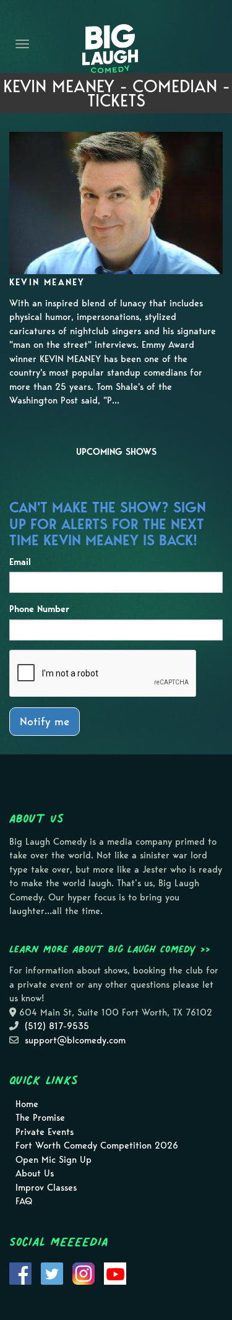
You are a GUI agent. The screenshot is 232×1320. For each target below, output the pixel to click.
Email (20, 561)
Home (26, 1104)
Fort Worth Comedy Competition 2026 (96, 1145)
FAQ (23, 1201)
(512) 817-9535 (57, 1026)
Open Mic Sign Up (53, 1159)
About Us (34, 1173)
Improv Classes (46, 1187)
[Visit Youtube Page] (115, 1272)
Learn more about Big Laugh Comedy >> (109, 949)
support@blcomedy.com (75, 1040)
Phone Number (39, 609)
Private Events (44, 1131)
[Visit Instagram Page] (83, 1272)
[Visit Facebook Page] (20, 1272)
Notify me (44, 721)
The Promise (40, 1117)
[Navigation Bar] (22, 44)
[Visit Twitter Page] (52, 1272)
